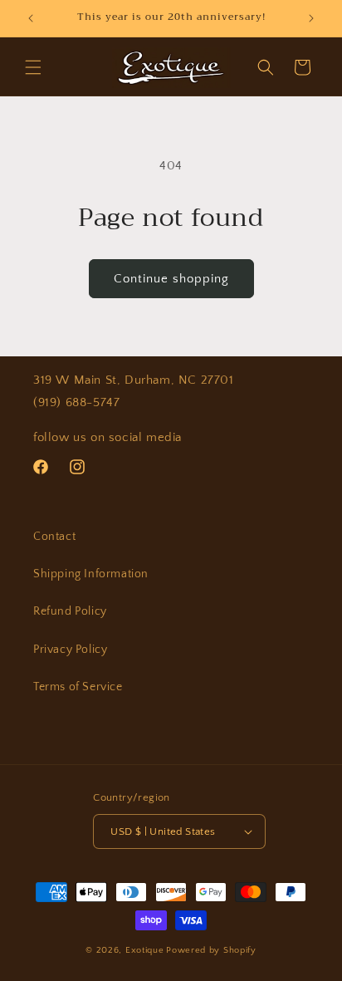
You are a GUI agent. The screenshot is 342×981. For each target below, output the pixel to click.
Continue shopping (171, 279)
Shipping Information (91, 574)
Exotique (144, 950)
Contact (54, 536)
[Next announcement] (311, 18)
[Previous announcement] (30, 18)
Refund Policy (70, 611)
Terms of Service (78, 687)
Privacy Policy (70, 649)
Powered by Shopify (211, 950)
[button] (33, 67)
